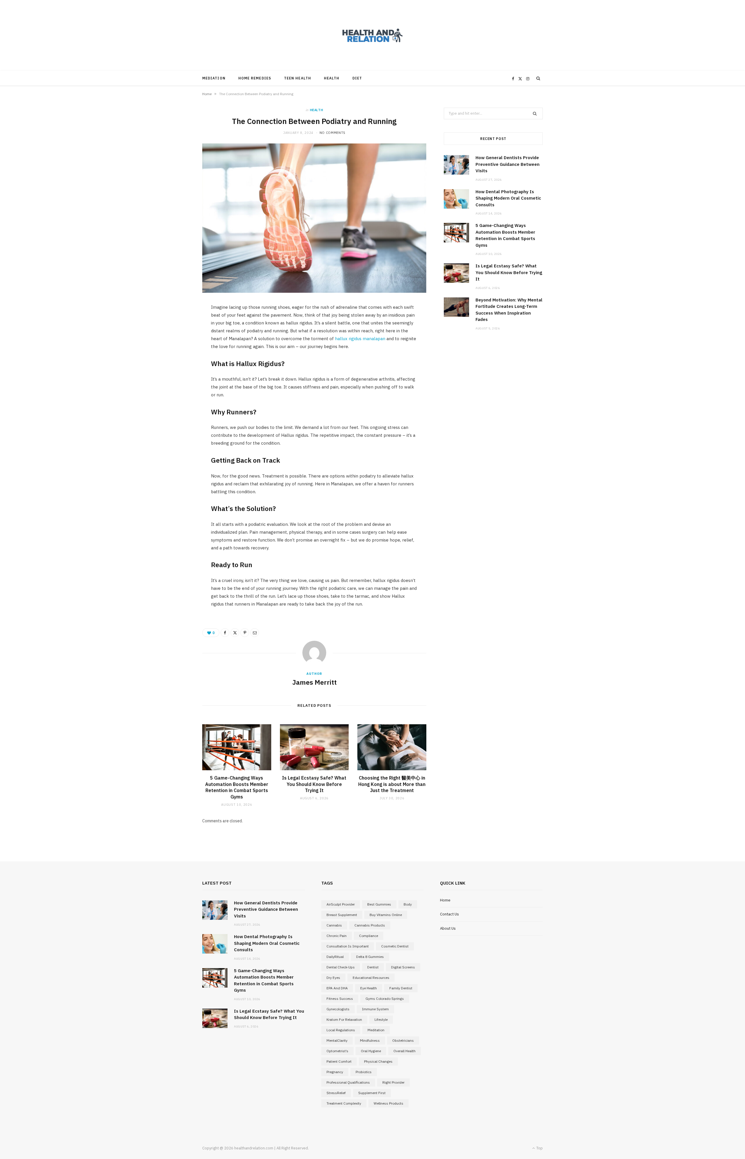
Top (539, 1148)
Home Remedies (254, 78)
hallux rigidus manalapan (360, 338)
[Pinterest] (244, 632)
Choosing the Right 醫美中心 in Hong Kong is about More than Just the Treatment (391, 784)
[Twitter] (234, 632)
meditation (376, 1030)
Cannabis (334, 925)
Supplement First (372, 1093)
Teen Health (297, 78)
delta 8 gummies (370, 956)
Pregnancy (335, 1072)
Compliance (368, 935)
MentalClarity (337, 1040)
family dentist (400, 988)
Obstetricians (403, 1040)
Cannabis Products (369, 925)
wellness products (388, 1103)
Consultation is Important (348, 946)
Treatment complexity (344, 1103)
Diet (357, 78)
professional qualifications (348, 1082)
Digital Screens (403, 967)
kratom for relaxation (344, 1019)
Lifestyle (381, 1019)
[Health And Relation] (372, 35)
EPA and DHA (337, 988)
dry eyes (333, 977)
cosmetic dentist (395, 946)
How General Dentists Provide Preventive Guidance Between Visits (508, 164)
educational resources (371, 977)
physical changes (378, 1061)
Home (207, 94)
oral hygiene (371, 1051)
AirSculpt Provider (341, 904)
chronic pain (337, 935)
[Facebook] (225, 632)
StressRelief (336, 1093)
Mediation (214, 78)
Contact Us (449, 914)
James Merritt (314, 682)
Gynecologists (338, 1009)
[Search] (538, 78)
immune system (375, 1009)
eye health (368, 988)
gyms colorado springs (385, 998)
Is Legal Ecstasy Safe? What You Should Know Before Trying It (314, 784)
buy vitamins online (386, 915)
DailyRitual (335, 956)
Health (331, 78)
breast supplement (342, 915)
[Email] (254, 632)
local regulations (341, 1030)
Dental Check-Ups (341, 967)
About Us (448, 928)
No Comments (332, 133)
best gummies (379, 904)
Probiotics (364, 1072)
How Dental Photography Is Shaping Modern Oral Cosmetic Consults (508, 198)
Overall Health (404, 1051)
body (408, 904)
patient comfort (339, 1061)
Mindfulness (370, 1040)
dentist (373, 967)
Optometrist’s (337, 1051)
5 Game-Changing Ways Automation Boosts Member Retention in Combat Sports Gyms (236, 787)
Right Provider (393, 1082)
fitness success (340, 998)
